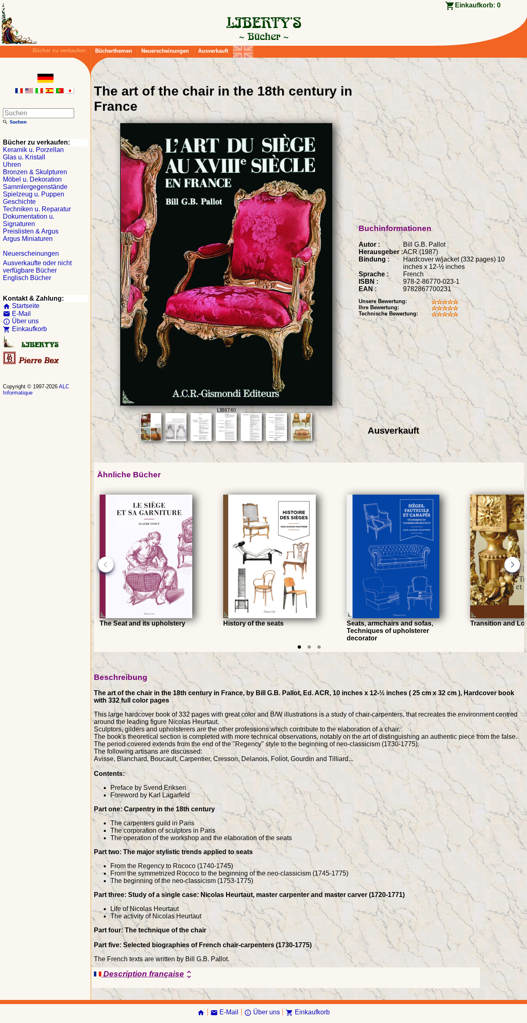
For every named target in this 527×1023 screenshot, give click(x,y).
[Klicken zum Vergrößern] (226, 403)
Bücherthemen (113, 51)
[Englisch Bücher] (243, 50)
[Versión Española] (49, 91)
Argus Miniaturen (28, 238)
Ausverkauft (213, 51)
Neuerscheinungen (165, 51)
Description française (147, 974)
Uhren (12, 164)
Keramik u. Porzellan (33, 149)
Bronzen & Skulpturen (35, 171)
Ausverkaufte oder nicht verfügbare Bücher (37, 266)
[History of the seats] (269, 615)
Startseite (21, 305)
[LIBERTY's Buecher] (263, 36)
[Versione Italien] (39, 91)
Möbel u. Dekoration (32, 179)
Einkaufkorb (25, 328)
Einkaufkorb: (478, 5)
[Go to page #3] (319, 647)
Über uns (21, 321)
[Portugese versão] (60, 91)
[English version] (29, 91)
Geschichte (19, 201)
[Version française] (19, 91)
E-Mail (17, 313)
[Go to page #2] (309, 647)
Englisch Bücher (27, 277)
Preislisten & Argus (30, 231)
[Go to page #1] (299, 647)
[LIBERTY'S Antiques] (32, 345)
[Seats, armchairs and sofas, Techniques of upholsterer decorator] (393, 615)
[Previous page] (106, 564)
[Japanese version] (70, 91)
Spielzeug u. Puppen (33, 194)
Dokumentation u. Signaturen (28, 220)
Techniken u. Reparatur (37, 209)
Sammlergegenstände (35, 186)
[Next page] (512, 564)
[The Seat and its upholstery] (146, 615)
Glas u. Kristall (24, 157)
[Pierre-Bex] (32, 362)
